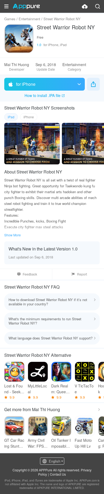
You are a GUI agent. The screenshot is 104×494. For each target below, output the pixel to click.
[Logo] (26, 6)
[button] (6, 6)
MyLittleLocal (37, 388)
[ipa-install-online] (84, 6)
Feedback (30, 274)
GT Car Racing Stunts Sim (14, 443)
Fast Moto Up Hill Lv (83, 443)
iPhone (28, 117)
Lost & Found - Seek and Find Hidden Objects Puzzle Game (14, 389)
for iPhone (25, 84)
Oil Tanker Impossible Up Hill (61, 443)
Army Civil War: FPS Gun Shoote (38, 443)
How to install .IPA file (43, 95)
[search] (97, 6)
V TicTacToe (84, 388)
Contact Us (58, 474)
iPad (11, 117)
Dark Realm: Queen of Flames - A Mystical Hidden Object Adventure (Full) (61, 389)
